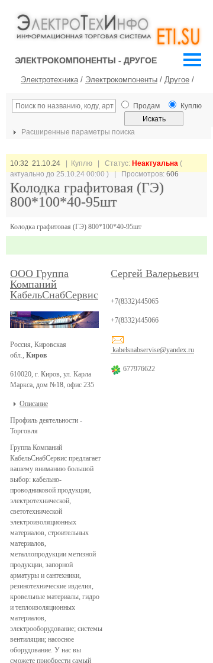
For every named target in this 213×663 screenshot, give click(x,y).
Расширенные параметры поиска (77, 132)
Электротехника (49, 79)
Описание (34, 404)
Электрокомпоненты (121, 79)
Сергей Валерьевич (155, 273)
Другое (176, 79)
